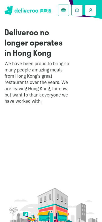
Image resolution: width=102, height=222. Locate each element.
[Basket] (63, 10)
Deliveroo (28, 10)
